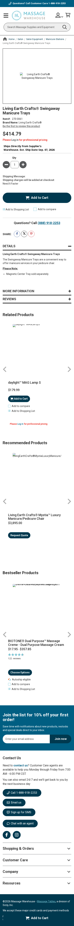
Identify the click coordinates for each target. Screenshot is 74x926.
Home (12, 39)
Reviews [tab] (9, 299)
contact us (20, 765)
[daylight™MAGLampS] (37, 348)
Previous (5, 369)
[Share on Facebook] (17, 234)
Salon (20, 39)
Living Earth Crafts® (30, 122)
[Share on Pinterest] (31, 234)
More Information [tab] (18, 291)
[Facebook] (7, 835)
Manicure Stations (55, 39)
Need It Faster (10, 183)
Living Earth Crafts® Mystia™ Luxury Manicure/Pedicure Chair (34, 517)
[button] (19, 406)
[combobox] (37, 27)
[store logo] (28, 16)
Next (69, 369)
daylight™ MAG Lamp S (24, 382)
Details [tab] (9, 246)
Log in (14, 139)
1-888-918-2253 (57, 3)
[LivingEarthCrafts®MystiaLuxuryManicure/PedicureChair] (37, 477)
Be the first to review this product (21, 126)
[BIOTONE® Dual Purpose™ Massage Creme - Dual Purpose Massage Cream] (37, 610)
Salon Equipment (34, 39)
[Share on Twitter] (24, 234)
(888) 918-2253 (49, 223)
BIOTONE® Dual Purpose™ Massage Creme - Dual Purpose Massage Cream (36, 643)
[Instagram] (17, 835)
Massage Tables (46, 901)
